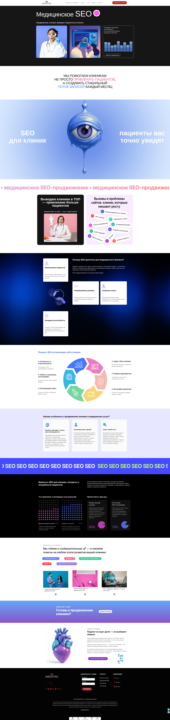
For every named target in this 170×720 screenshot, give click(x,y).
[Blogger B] (48, 689)
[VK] (55, 689)
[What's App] (60, 689)
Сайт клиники (103, 685)
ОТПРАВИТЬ (87, 689)
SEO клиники (103, 683)
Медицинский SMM (104, 680)
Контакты (118, 686)
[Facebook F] (58, 689)
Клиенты (118, 682)
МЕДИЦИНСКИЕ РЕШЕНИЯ (72, 2)
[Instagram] (46, 689)
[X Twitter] (53, 689)
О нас (117, 678)
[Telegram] (51, 689)
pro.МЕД (82, 2)
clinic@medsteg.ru (85, 709)
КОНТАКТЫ (100, 2)
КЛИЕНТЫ (93, 2)
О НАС (88, 2)
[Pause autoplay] (56, 594)
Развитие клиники (104, 677)
